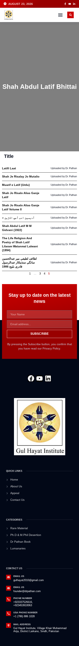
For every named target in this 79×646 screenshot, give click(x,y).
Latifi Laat (9, 168)
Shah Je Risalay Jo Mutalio (21, 176)
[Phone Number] (8, 599)
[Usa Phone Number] (8, 613)
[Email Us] (8, 577)
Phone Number (22, 598)
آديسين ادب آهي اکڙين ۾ (18, 217)
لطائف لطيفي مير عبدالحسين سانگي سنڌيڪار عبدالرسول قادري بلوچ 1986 (19, 262)
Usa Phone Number (25, 612)
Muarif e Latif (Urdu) (16, 184)
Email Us (18, 576)
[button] (60, 15)
